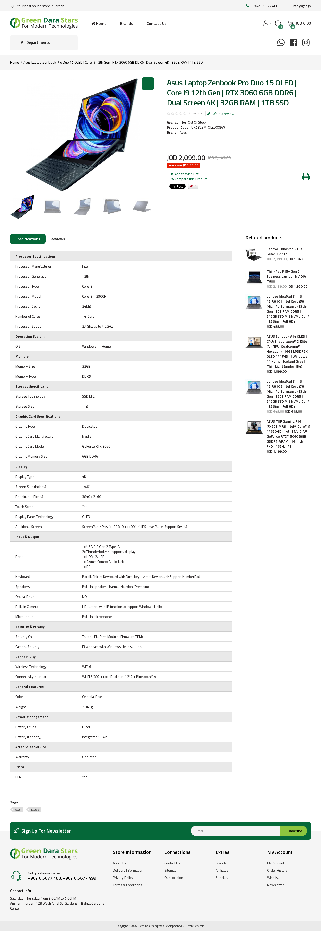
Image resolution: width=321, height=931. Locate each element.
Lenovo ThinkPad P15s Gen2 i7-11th (284, 251)
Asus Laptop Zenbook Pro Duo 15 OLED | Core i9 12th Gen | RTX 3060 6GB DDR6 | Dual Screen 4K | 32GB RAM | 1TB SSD (113, 62)
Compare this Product (191, 178)
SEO (185, 926)
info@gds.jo (302, 5)
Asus (183, 132)
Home (14, 62)
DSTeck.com (197, 926)
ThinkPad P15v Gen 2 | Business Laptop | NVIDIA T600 (286, 276)
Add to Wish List (186, 173)
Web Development (169, 926)
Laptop (35, 810)
